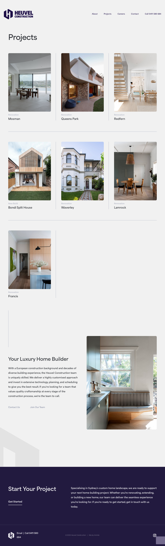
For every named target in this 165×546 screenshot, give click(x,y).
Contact (135, 14)
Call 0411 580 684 (153, 14)
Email (19, 533)
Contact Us (14, 407)
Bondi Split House (20, 208)
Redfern (119, 119)
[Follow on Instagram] (155, 535)
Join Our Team (37, 407)
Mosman (14, 119)
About (95, 14)
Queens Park (70, 119)
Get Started (15, 502)
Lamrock (120, 208)
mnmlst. (97, 535)
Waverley (67, 208)
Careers (121, 14)
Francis (13, 296)
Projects (107, 14)
